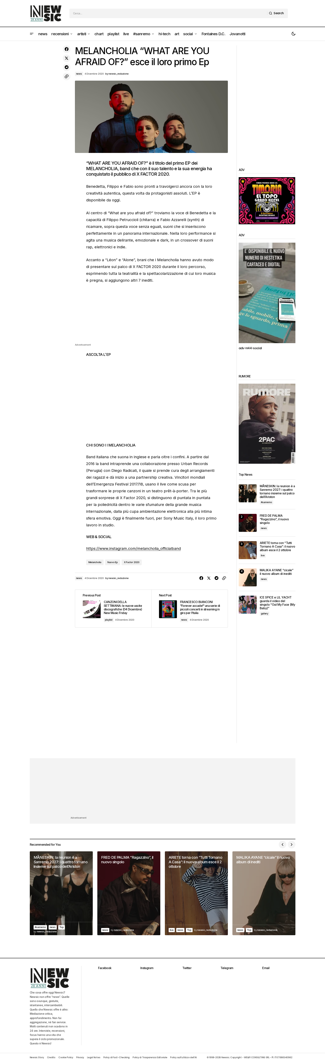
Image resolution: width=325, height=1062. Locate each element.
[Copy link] (66, 76)
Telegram (226, 968)
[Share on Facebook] (66, 49)
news (79, 73)
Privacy (80, 1057)
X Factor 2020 (131, 562)
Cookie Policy (65, 1057)
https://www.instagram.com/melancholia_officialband (133, 548)
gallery (264, 613)
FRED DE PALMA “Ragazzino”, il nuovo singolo (274, 519)
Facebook (105, 968)
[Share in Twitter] (66, 58)
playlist (109, 619)
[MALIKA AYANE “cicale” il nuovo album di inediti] (248, 577)
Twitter (187, 968)
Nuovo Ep (112, 562)
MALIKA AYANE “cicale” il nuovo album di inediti (277, 572)
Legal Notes (93, 1057)
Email (265, 968)
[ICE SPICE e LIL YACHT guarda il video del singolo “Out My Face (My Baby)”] (248, 605)
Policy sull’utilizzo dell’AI (183, 1057)
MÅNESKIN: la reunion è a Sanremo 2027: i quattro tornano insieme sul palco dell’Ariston (277, 491)
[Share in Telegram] (66, 67)
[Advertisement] (151, 316)
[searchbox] (168, 13)
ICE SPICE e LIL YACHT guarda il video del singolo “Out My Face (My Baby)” (277, 603)
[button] (31, 34)
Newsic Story (37, 1057)
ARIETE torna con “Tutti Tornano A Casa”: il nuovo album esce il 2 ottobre (277, 546)
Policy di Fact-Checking (116, 1057)
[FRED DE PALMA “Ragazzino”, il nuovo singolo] (248, 523)
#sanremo (266, 502)
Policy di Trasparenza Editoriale (150, 1057)
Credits (51, 1057)
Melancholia (94, 562)
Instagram (146, 968)
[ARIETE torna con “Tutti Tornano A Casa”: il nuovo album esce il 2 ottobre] (248, 550)
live (263, 555)
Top (61, 927)
